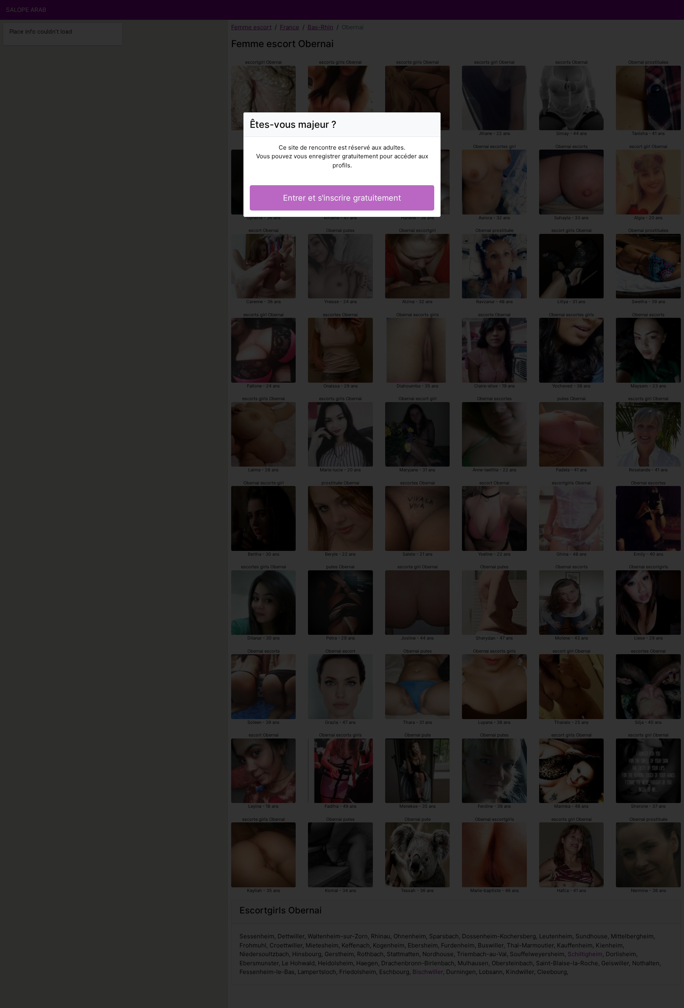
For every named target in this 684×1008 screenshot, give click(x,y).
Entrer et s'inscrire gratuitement (342, 198)
